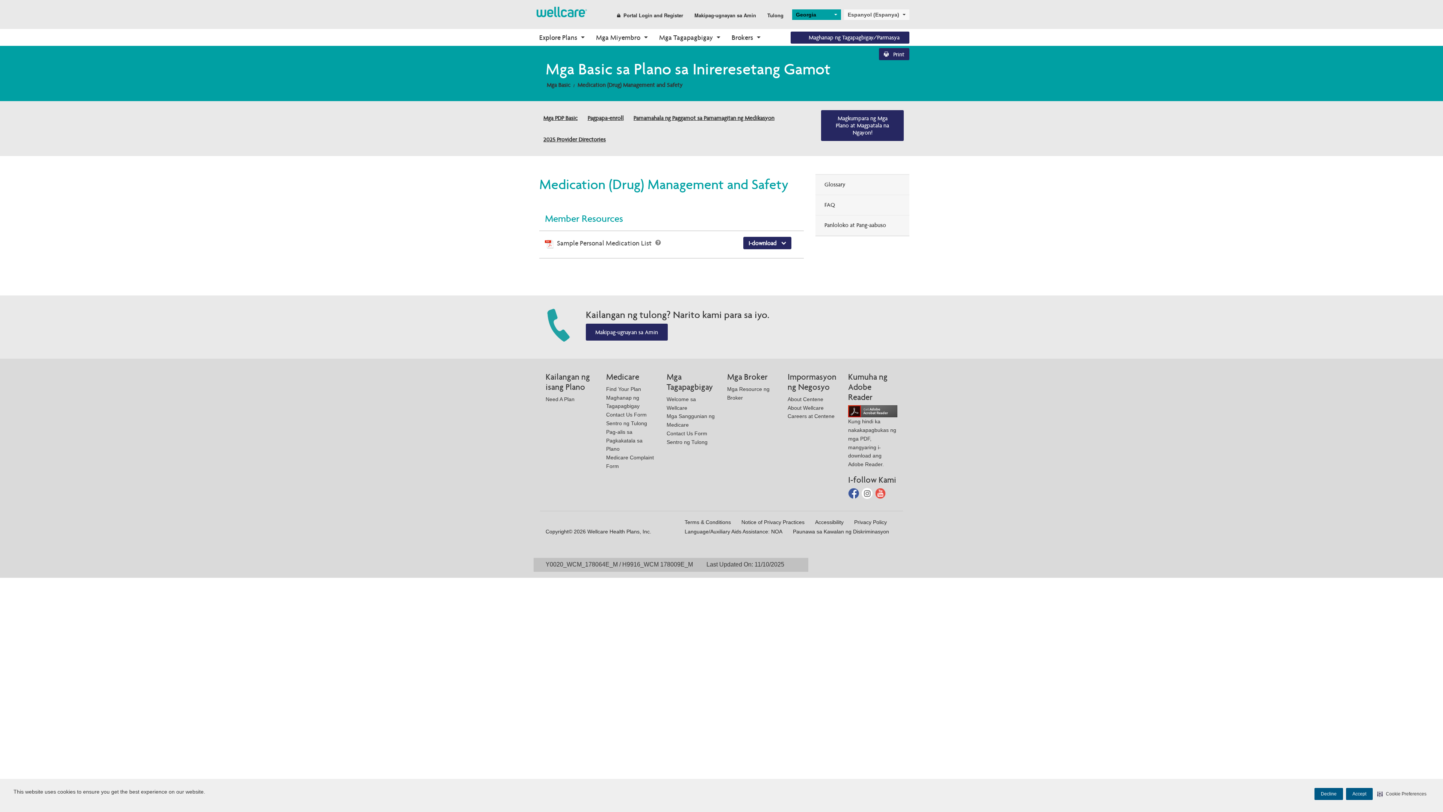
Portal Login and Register (653, 15)
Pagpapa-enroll (606, 117)
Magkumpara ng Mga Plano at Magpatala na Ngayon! (862, 125)
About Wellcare (806, 408)
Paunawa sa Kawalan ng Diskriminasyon (841, 532)
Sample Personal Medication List (605, 243)
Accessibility (829, 522)
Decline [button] (1329, 794)
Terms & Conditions (708, 522)
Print (898, 54)
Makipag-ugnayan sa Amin (725, 15)
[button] (1402, 794)
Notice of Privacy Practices (773, 522)
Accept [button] (1359, 794)
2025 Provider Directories (574, 139)
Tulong (775, 15)
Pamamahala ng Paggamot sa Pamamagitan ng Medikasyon (704, 117)
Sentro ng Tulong (626, 423)
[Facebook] (854, 493)
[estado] (562, 11)
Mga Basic (558, 84)
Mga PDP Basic (560, 117)
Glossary (835, 184)
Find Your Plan (623, 389)
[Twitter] (868, 493)
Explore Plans (558, 37)
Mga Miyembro (618, 37)
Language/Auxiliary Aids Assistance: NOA (733, 532)
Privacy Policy (870, 522)
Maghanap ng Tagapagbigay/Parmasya (854, 37)
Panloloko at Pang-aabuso (855, 225)
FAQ (829, 204)
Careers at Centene (811, 416)
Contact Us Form (626, 415)
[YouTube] (880, 493)
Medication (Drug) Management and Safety (630, 84)
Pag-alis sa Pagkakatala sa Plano (624, 440)
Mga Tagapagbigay (686, 37)
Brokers (742, 37)
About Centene (805, 399)
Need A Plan (560, 399)
